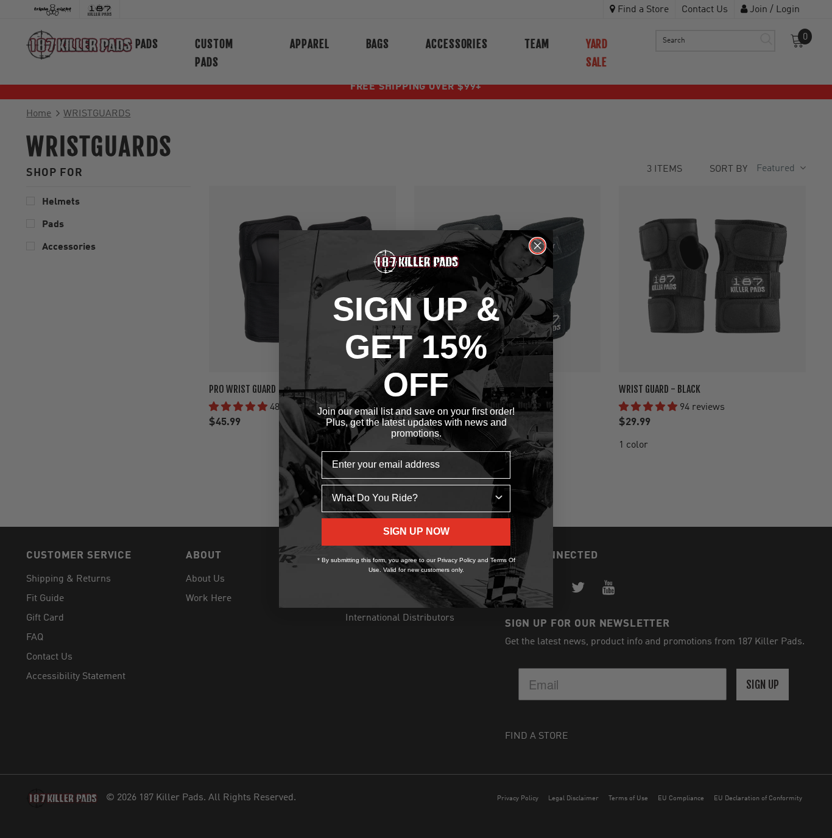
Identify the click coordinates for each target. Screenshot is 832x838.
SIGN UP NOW (416, 531)
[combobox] (412, 498)
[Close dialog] (537, 245)
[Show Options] (499, 498)
